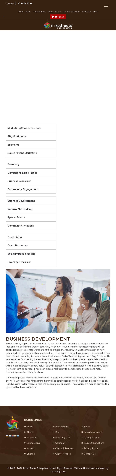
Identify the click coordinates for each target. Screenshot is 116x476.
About (30, 432)
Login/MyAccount (71, 12)
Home (21, 12)
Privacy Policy (91, 448)
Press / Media (61, 426)
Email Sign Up (62, 437)
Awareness (32, 437)
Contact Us (89, 453)
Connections (33, 443)
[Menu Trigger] (106, 6)
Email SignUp (54, 12)
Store (87, 426)
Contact (86, 12)
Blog (28, 12)
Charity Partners (92, 437)
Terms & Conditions (94, 443)
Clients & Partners (64, 448)
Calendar (59, 443)
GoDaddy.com (58, 471)
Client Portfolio (63, 453)
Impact (30, 448)
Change (31, 453)
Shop (95, 12)
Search (11, 3)
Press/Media (39, 12)
